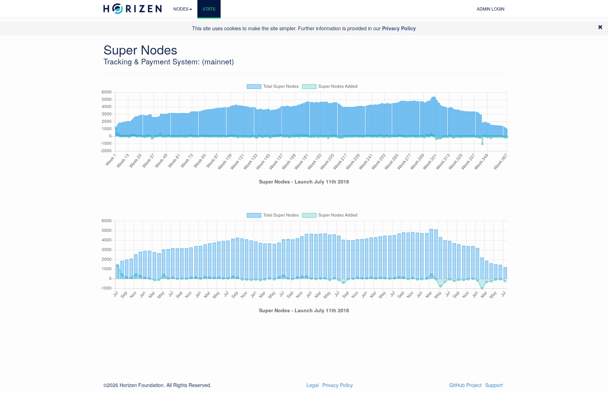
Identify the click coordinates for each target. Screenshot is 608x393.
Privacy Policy (337, 384)
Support (494, 384)
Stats (209, 9)
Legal (312, 384)
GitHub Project (465, 384)
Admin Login (491, 9)
